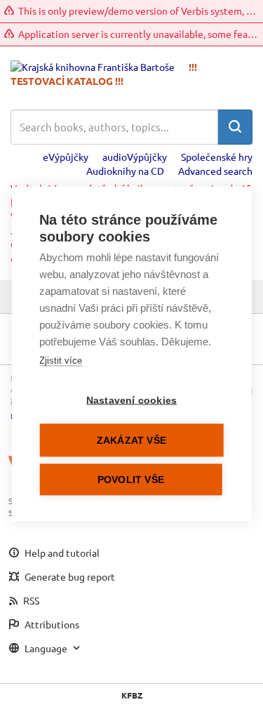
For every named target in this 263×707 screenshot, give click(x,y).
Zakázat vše (131, 440)
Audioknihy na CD (125, 170)
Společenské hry (216, 156)
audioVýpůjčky (134, 156)
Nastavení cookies (131, 400)
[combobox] (114, 127)
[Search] (234, 127)
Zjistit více (60, 360)
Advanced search (215, 170)
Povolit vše (130, 479)
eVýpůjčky (65, 156)
